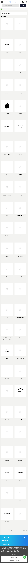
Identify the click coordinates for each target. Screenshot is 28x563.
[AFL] (20, 45)
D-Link (20, 378)
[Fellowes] (7, 493)
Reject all (14, 557)
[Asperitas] (7, 147)
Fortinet (7, 521)
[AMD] (7, 65)
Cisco (7, 358)
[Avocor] (20, 187)
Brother (20, 297)
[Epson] (20, 432)
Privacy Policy (16, 551)
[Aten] (7, 167)
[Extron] (20, 473)
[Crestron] (7, 371)
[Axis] (7, 208)
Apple (7, 113)
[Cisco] (7, 350)
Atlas (20, 174)
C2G (7, 317)
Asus (20, 154)
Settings (14, 554)
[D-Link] (20, 371)
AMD (7, 72)
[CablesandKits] (20, 310)
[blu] (7, 269)
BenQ (7, 256)
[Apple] (7, 106)
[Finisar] (20, 493)
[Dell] (20, 391)
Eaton (20, 419)
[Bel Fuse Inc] (20, 208)
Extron (20, 480)
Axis (7, 215)
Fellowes (7, 501)
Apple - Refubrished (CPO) (20, 114)
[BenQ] (7, 248)
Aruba (20, 134)
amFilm (20, 72)
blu (7, 276)
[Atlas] (20, 167)
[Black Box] (20, 248)
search (23, 5)
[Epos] (7, 432)
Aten (7, 174)
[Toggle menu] (2, 2)
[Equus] (7, 452)
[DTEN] (7, 412)
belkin (20, 236)
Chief (20, 338)
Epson (20, 439)
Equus (7, 460)
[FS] (20, 514)
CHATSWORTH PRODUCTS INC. (7, 338)
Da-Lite (7, 399)
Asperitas (7, 154)
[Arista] (7, 126)
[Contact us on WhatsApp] (24, 557)
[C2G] (7, 310)
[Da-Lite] (7, 391)
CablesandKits (20, 317)
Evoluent (20, 460)
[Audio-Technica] (7, 187)
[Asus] (20, 147)
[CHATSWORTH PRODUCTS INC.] (7, 330)
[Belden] (7, 228)
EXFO (7, 480)
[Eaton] (20, 412)
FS (20, 521)
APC (20, 93)
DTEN (7, 419)
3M (7, 32)
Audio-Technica (7, 195)
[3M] (7, 24)
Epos (7, 439)
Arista (7, 134)
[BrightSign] (7, 289)
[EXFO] (7, 473)
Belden (7, 236)
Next (24, 530)
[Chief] (20, 330)
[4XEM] (20, 24)
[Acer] (7, 45)
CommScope (20, 358)
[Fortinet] (7, 514)
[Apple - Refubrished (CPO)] (20, 106)
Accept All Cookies (14, 560)
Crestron (7, 378)
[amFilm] (20, 65)
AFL (20, 52)
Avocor (20, 195)
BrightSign (7, 297)
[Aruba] (20, 126)
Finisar (20, 501)
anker (7, 93)
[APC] (20, 85)
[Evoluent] (20, 452)
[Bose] (20, 269)
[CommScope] (20, 350)
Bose (20, 276)
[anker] (7, 85)
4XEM (20, 32)
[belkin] (20, 228)
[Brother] (20, 289)
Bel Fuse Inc (20, 215)
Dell (20, 399)
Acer (7, 52)
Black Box (20, 256)
